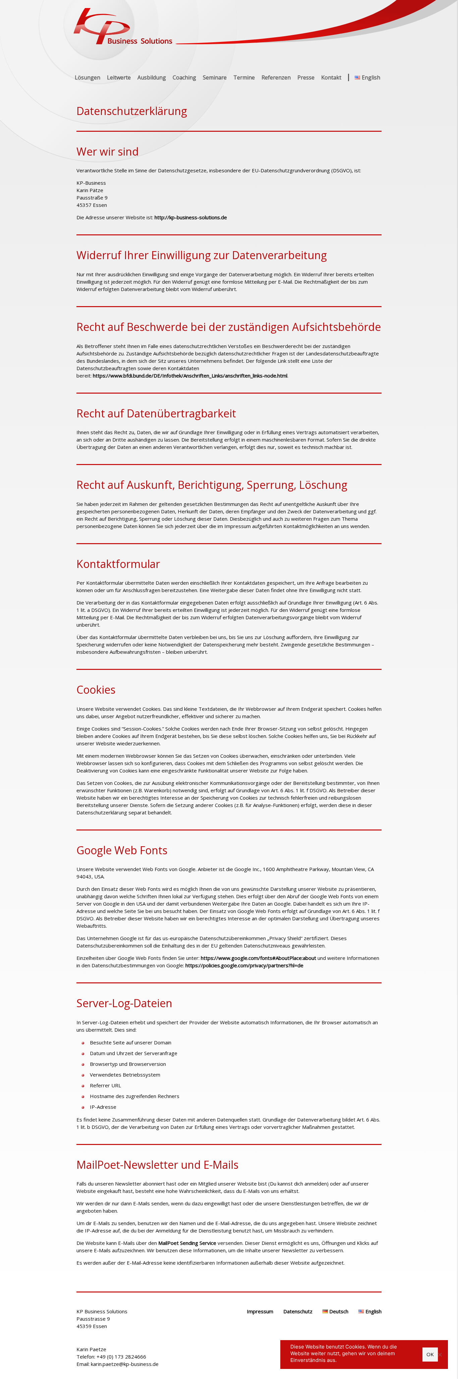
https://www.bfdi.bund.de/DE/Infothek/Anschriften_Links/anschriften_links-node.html (190, 375)
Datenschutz (297, 1311)
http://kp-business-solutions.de (191, 217)
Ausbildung (151, 77)
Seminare (215, 77)
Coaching (184, 77)
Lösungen (87, 77)
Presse (305, 77)
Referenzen (276, 77)
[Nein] (439, 1354)
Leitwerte (119, 77)
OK (430, 1354)
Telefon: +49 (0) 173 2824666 (111, 1356)
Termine (244, 77)
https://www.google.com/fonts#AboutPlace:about (258, 958)
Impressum (260, 1311)
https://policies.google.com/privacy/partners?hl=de (244, 965)
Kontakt (331, 77)
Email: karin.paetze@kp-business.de (117, 1364)
